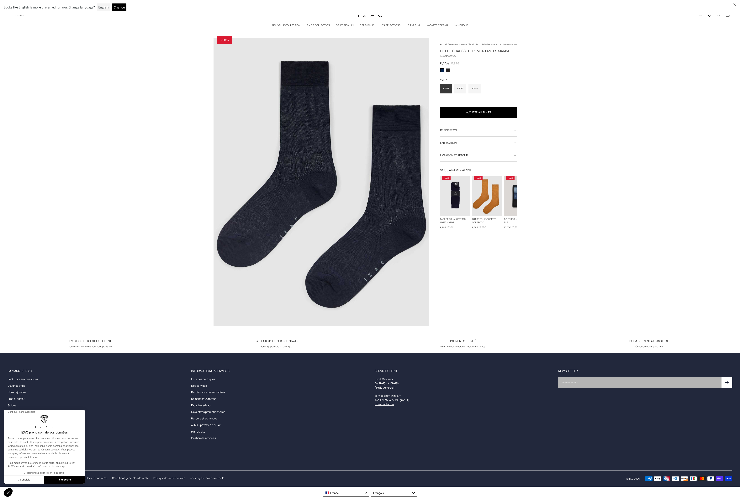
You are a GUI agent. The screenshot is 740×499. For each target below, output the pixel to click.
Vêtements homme (458, 44)
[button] (286, 26)
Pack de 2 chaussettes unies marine (453, 221)
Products (473, 44)
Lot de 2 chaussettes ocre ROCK (484, 221)
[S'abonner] (727, 382)
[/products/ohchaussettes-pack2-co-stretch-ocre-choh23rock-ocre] (487, 196)
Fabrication (448, 142)
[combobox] (346, 493)
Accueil (444, 44)
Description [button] (448, 130)
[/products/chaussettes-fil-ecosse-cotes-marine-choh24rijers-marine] (455, 196)
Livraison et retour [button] (454, 155)
